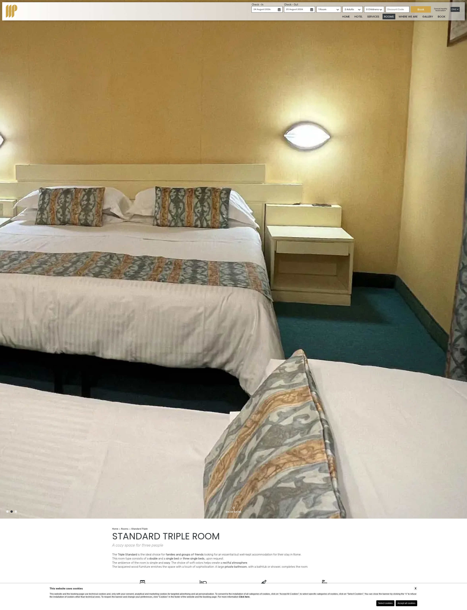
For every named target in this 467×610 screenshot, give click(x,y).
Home (346, 16)
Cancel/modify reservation (440, 10)
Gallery (427, 16)
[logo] (11, 11)
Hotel (358, 16)
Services (373, 16)
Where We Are (408, 16)
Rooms (389, 16)
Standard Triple (139, 529)
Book (441, 16)
